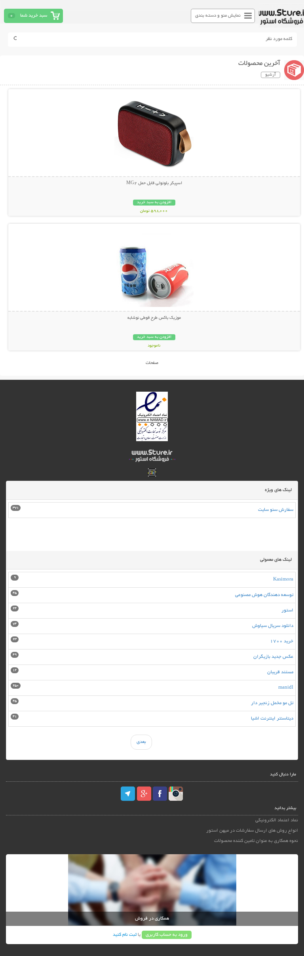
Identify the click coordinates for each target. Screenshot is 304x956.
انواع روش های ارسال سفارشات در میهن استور (252, 830)
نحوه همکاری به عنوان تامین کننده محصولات (256, 841)
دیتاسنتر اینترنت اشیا (272, 718)
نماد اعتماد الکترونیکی (276, 820)
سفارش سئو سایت (275, 509)
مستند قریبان (280, 672)
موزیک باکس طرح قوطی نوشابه (154, 318)
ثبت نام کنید (125, 934)
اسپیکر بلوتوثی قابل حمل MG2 (154, 183)
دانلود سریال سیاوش (272, 625)
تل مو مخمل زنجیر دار (272, 703)
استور (287, 610)
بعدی (141, 742)
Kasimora (283, 579)
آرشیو (270, 74)
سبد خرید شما (33, 15)
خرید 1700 (281, 641)
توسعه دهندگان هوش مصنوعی (264, 595)
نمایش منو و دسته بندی (218, 15)
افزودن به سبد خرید (154, 202)
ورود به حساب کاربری (167, 934)
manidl (285, 687)
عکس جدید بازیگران (273, 656)
